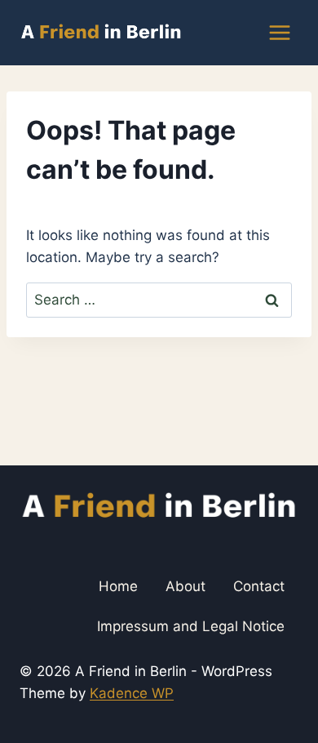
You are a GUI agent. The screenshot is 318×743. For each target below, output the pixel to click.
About (185, 586)
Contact (259, 586)
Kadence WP (132, 693)
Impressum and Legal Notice (191, 626)
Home (118, 586)
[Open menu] (279, 32)
